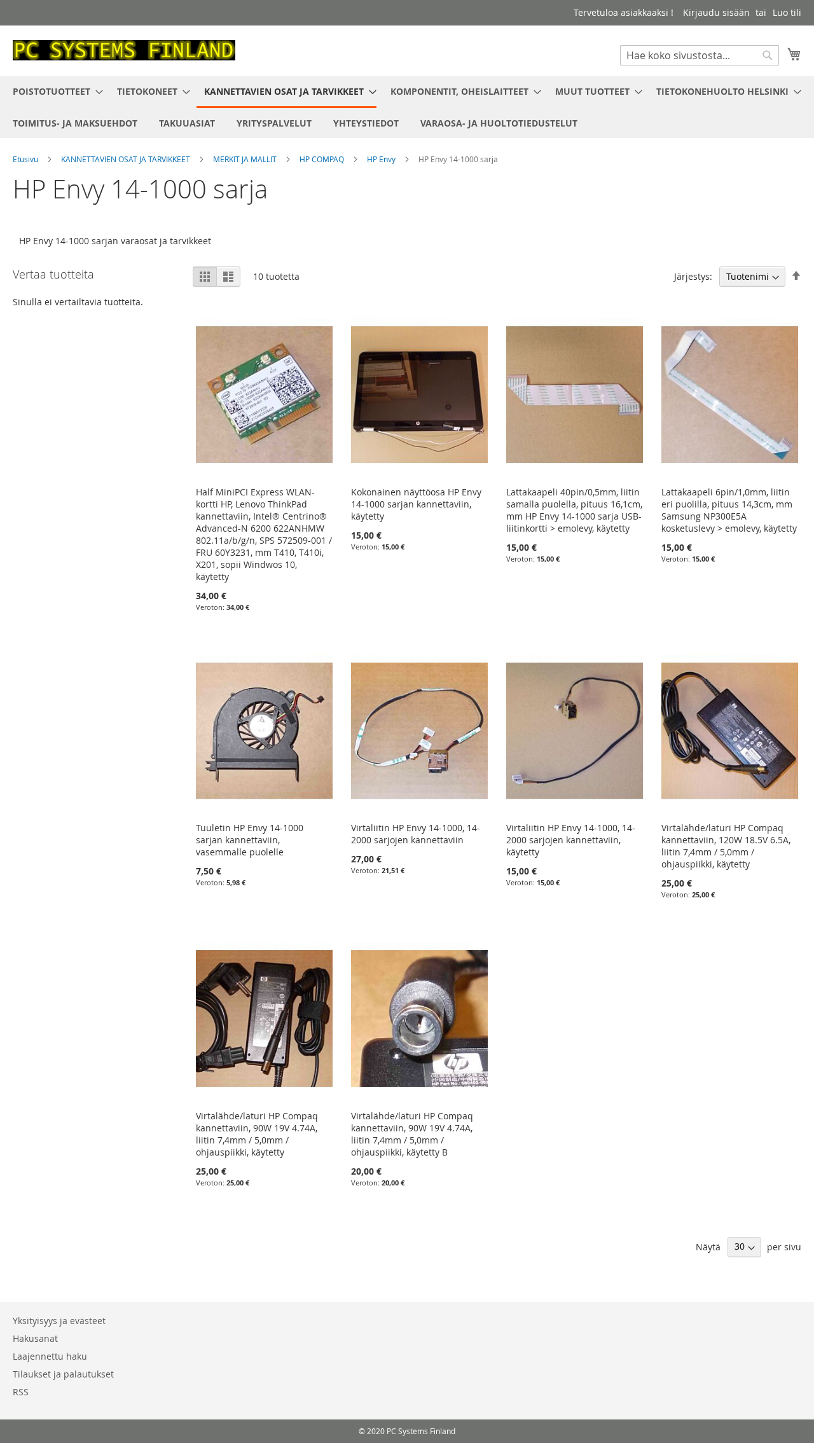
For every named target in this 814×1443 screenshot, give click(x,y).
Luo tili (787, 12)
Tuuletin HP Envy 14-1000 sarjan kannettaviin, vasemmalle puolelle (249, 840)
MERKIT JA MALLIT (246, 159)
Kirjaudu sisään (716, 12)
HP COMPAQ (323, 159)
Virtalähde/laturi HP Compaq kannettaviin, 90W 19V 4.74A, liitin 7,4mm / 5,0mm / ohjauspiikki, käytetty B (412, 1134)
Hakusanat (35, 1338)
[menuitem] (54, 91)
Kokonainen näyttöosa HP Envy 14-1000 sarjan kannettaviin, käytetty (416, 504)
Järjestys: (693, 276)
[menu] (407, 107)
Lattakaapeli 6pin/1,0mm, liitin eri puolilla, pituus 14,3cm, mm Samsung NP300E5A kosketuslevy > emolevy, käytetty (729, 510)
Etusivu (26, 159)
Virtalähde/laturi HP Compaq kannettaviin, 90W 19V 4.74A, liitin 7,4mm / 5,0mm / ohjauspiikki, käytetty (257, 1134)
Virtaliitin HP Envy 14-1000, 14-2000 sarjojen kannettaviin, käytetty (570, 840)
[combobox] (699, 55)
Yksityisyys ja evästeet (59, 1321)
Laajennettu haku (50, 1356)
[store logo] (124, 50)
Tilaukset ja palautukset (63, 1374)
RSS (21, 1392)
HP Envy (382, 159)
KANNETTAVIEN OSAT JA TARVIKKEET (126, 159)
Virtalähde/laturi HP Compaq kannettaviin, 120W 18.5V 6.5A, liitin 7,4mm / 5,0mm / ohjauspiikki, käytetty (725, 846)
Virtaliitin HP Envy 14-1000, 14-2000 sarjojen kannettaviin (415, 834)
